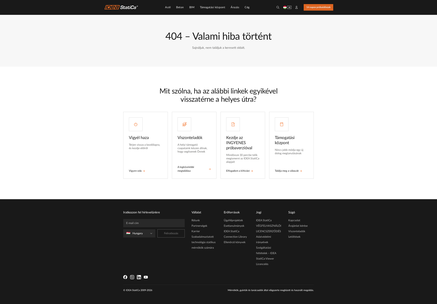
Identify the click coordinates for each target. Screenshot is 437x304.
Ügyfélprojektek (233, 220)
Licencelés (262, 264)
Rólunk (196, 220)
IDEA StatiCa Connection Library (235, 234)
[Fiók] (296, 7)
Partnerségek (199, 225)
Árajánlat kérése (298, 225)
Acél (168, 7)
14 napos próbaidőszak (318, 7)
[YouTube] (146, 277)
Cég (247, 7)
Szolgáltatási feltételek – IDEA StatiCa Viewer (266, 253)
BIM (192, 7)
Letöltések (294, 236)
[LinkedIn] (139, 277)
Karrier (196, 231)
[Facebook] (125, 277)
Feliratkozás (171, 233)
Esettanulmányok (234, 225)
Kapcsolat (294, 220)
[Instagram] (132, 277)
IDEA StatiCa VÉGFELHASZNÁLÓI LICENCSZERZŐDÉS (268, 226)
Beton (180, 7)
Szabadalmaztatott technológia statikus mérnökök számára (204, 242)
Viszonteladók (296, 231)
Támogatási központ (212, 7)
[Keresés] (278, 7)
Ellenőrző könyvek (234, 242)
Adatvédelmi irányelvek (263, 239)
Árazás (235, 7)
